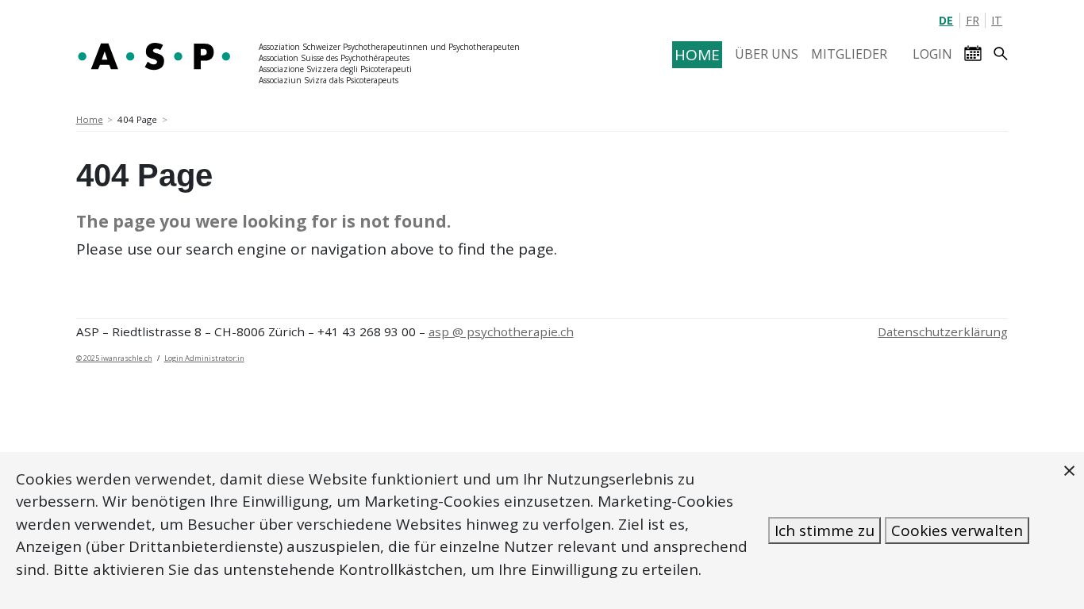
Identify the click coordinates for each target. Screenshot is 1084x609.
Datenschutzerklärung (943, 331)
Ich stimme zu (825, 530)
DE (946, 20)
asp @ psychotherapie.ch (501, 331)
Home (89, 119)
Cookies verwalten (957, 530)
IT (996, 20)
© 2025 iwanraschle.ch (114, 358)
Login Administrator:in (204, 358)
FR (972, 20)
